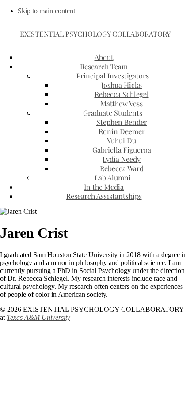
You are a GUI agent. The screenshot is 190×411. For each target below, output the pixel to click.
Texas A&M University (38, 317)
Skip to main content (46, 11)
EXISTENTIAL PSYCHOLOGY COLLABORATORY (95, 33)
